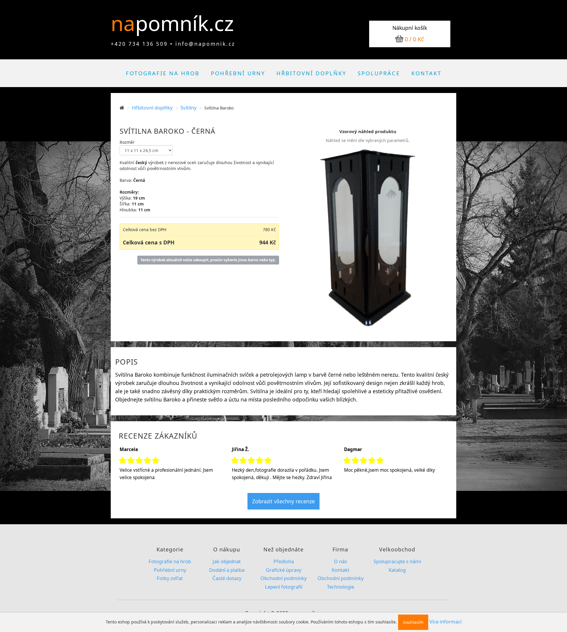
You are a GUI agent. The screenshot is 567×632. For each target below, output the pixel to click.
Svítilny (188, 107)
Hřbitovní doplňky (311, 73)
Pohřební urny (238, 73)
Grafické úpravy (283, 569)
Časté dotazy (226, 578)
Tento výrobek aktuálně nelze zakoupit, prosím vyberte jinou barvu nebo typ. (208, 259)
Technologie (340, 586)
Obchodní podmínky (283, 578)
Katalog (397, 569)
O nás (340, 561)
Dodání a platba (227, 569)
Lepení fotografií (283, 586)
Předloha (283, 561)
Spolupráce (379, 73)
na (125, 23)
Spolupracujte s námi (397, 561)
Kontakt (426, 73)
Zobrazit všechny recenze (283, 501)
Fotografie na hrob (163, 73)
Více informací (445, 621)
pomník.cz (184, 23)
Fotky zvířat (170, 578)
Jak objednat (227, 561)
